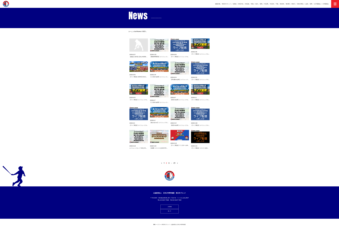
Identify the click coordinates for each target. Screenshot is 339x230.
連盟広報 (217, 4)
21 (174, 163)
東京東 (282, 4)
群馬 (261, 4)
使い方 (169, 211)
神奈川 (293, 4)
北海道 (234, 4)
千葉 (277, 4)
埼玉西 (266, 4)
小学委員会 (325, 4)
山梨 (306, 4)
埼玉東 (272, 4)
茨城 (252, 4)
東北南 (247, 4)
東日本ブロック (226, 4)
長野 (311, 4)
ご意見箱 (169, 206)
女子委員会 (317, 4)
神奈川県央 (300, 4)
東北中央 (240, 4)
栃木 (256, 4)
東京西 (288, 4)
